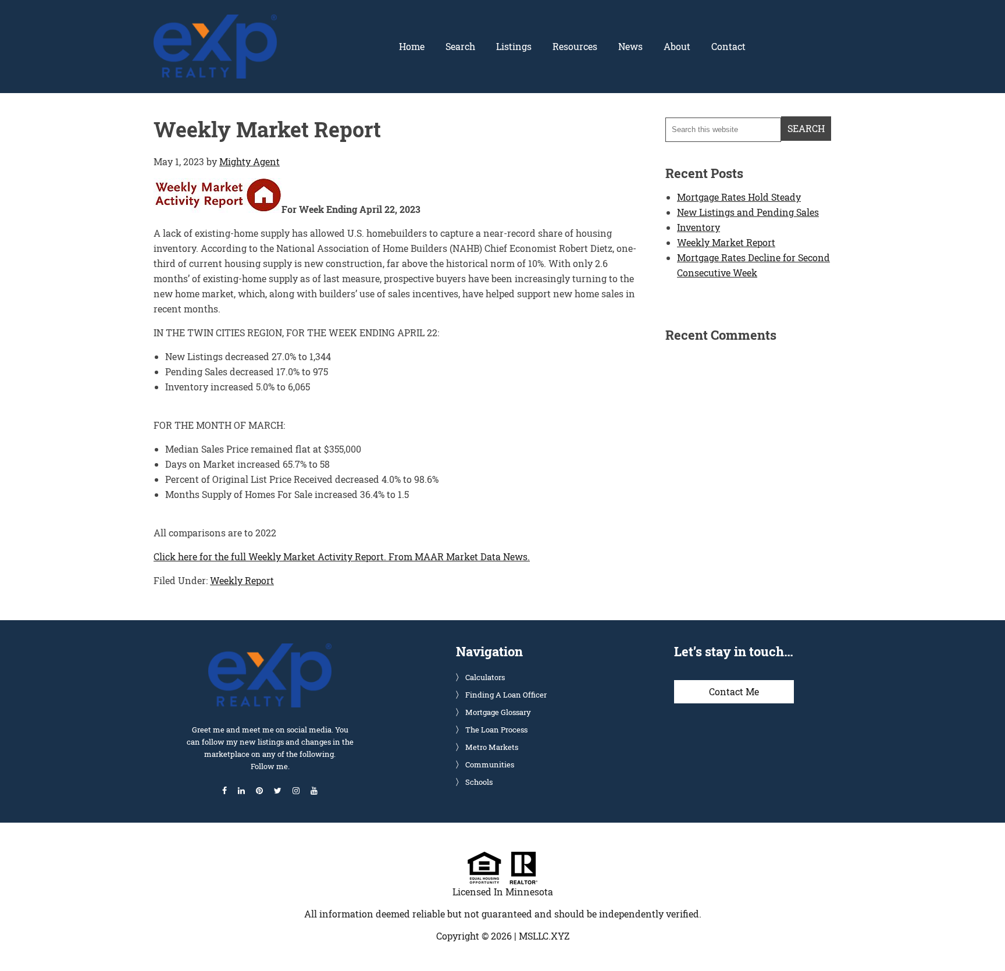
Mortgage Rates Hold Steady (739, 197)
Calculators (485, 677)
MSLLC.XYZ (544, 936)
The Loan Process (496, 729)
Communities (489, 764)
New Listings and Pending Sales (748, 212)
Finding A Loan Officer (506, 694)
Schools (479, 782)
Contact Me (734, 691)
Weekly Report (242, 580)
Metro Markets (491, 747)
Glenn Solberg (215, 22)
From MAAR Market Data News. (458, 556)
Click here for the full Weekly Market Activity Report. (270, 556)
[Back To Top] (984, 938)
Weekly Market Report (726, 242)
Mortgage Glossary (498, 712)
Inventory (698, 227)
